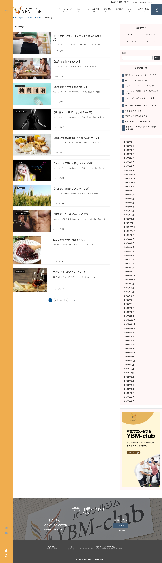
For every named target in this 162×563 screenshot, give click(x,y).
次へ (71, 300)
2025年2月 (129, 215)
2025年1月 (129, 219)
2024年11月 (129, 227)
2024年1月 (129, 267)
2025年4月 (129, 207)
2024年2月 (129, 263)
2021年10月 (129, 361)
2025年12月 (129, 174)
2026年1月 (129, 170)
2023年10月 (129, 280)
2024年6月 (129, 247)
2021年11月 (129, 356)
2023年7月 (129, 292)
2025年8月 (129, 190)
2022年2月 (129, 344)
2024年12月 (129, 223)
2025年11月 (129, 178)
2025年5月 (129, 203)
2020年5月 (129, 401)
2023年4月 (129, 304)
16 (66, 300)
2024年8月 (129, 239)
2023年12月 (129, 271)
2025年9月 (129, 186)
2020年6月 (129, 397)
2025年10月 (129, 182)
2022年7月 (129, 340)
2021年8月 (129, 369)
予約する (120, 525)
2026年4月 (129, 158)
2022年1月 (129, 348)
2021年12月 (129, 352)
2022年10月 (129, 328)
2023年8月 (129, 288)
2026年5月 (129, 154)
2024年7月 (129, 243)
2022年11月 (129, 324)
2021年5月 (129, 381)
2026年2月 (129, 166)
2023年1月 (129, 316)
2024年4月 (129, 255)
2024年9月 (129, 235)
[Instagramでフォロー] (6, 528)
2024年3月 (129, 259)
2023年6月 (129, 296)
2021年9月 (129, 365)
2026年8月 (129, 142)
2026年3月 (129, 162)
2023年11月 (129, 275)
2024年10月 (129, 231)
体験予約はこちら (6, 553)
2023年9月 (129, 284)
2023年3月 (129, 308)
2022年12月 (129, 320)
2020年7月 (129, 393)
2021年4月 (129, 385)
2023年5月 (129, 300)
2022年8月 (129, 336)
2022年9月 (129, 332)
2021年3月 (129, 389)
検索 (124, 53)
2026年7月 (129, 146)
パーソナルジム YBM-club (93, 560)
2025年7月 (129, 194)
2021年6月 (129, 377)
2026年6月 (129, 150)
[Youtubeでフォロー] (6, 533)
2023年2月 (129, 312)
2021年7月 (129, 373)
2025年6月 (129, 198)
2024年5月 (129, 251)
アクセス (158, 2)
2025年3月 (129, 211)
